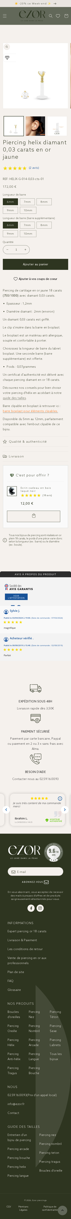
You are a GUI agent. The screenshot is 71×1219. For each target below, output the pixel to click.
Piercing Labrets (55, 1042)
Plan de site (16, 972)
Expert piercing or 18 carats (27, 931)
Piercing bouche (19, 1158)
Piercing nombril (50, 1144)
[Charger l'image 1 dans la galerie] (14, 126)
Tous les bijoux (56, 1056)
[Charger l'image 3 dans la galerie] (57, 126)
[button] (5, 16)
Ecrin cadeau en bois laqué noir (36, 489)
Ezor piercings (39, 1200)
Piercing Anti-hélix (14, 1056)
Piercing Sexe (55, 1028)
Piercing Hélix (13, 1042)
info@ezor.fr (16, 1104)
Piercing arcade (18, 1149)
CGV (9, 1206)
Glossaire (14, 990)
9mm (10, 210)
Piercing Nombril (34, 1028)
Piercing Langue (34, 1056)
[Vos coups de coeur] (58, 16)
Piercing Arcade (34, 1042)
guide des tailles (14, 398)
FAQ (11, 981)
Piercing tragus (49, 1161)
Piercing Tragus (13, 1070)
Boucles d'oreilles (14, 1014)
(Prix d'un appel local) (32, 1095)
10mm (28, 210)
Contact (13, 1113)
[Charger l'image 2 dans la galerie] (35, 126)
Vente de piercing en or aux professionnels (27, 960)
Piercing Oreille (13, 1028)
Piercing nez (47, 1135)
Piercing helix (17, 1167)
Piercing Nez (34, 1014)
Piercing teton (49, 1153)
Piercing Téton (55, 1014)
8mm (44, 201)
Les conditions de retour (25, 949)
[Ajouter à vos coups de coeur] (11, 490)
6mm (10, 201)
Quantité (8, 242)
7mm (27, 201)
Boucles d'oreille (50, 1170)
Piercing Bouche (34, 1070)
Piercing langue (18, 1175)
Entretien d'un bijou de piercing (19, 1137)
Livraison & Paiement (22, 940)
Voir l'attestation (16, 596)
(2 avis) (34, 168)
